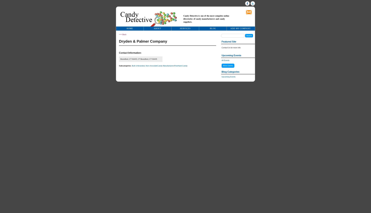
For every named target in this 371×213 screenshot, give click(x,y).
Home (130, 28)
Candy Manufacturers (165, 66)
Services (185, 28)
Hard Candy (182, 66)
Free (176, 66)
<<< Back (122, 34)
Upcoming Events (228, 77)
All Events (225, 60)
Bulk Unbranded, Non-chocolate (144, 66)
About (157, 28)
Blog (213, 28)
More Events (228, 66)
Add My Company (240, 28)
